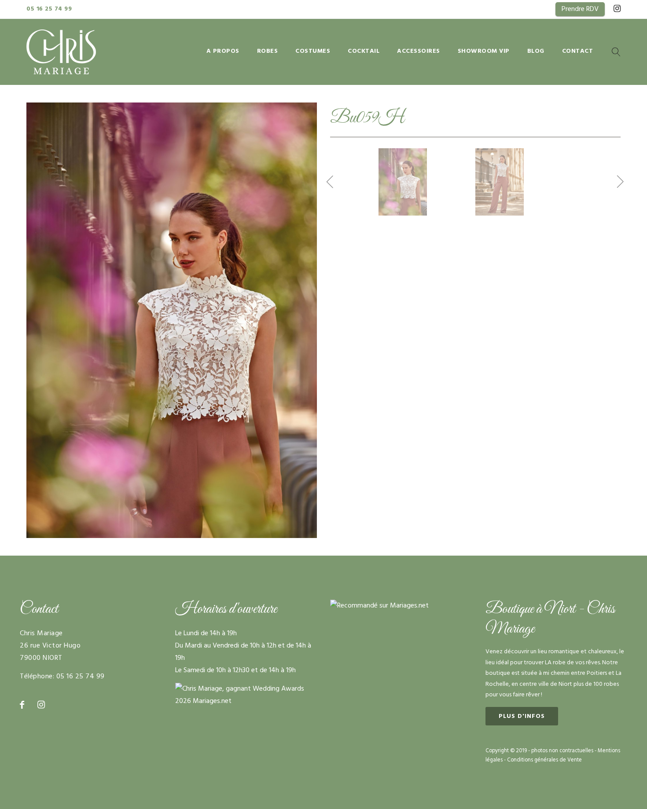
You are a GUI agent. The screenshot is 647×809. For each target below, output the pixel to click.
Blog (535, 52)
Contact (577, 52)
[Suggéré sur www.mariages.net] (379, 605)
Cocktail (363, 52)
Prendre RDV (580, 9)
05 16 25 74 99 (49, 9)
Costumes (312, 52)
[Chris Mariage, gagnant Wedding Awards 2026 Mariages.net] (246, 689)
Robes (267, 52)
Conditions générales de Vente (544, 760)
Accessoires (418, 52)
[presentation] (330, 183)
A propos (222, 52)
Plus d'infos (522, 716)
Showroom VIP (484, 52)
